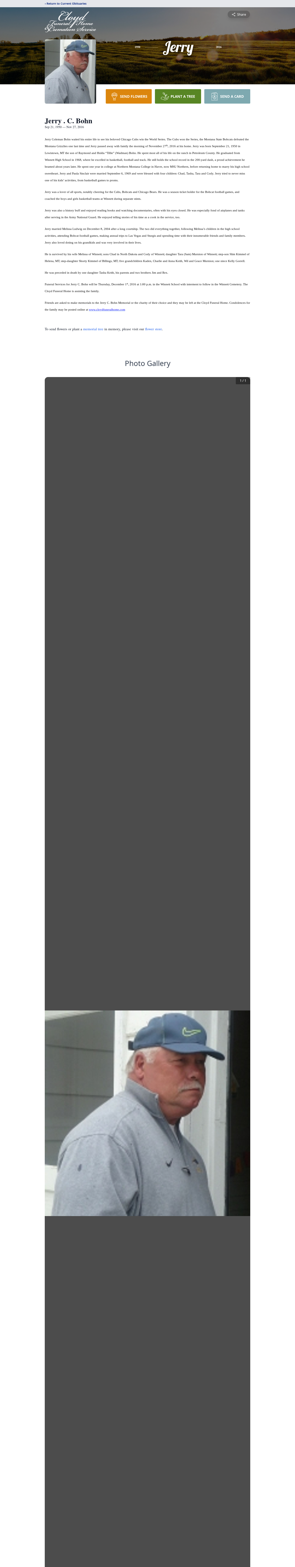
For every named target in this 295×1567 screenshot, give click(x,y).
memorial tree (93, 328)
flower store (153, 328)
